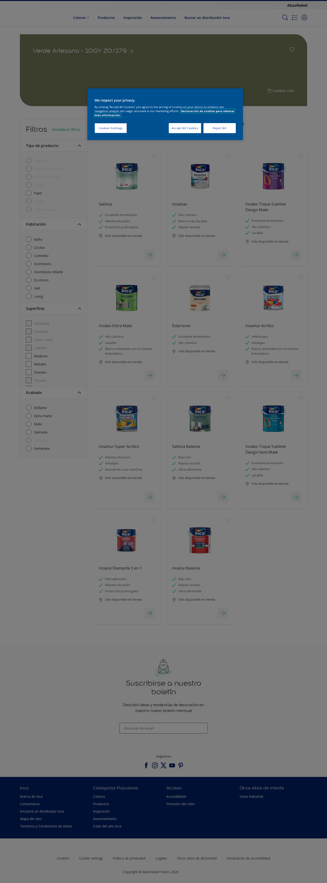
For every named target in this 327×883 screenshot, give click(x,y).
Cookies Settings (111, 128)
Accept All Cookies (185, 128)
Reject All (219, 128)
